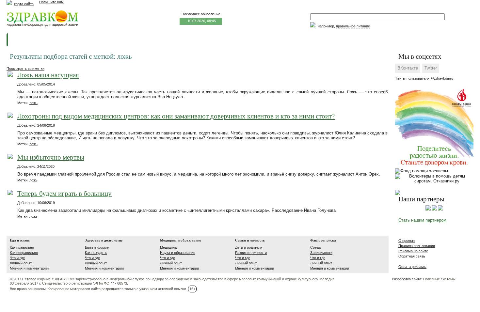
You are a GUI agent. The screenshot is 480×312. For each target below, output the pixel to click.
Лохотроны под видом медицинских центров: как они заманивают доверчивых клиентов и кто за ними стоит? (176, 116)
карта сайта (24, 4)
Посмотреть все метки (25, 68)
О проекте (406, 240)
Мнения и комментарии (29, 268)
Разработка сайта (406, 279)
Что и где (17, 258)
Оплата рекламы (412, 267)
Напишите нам (51, 2)
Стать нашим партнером (422, 220)
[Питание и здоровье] (434, 209)
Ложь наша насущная (48, 75)
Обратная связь (411, 256)
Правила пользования (416, 246)
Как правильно (22, 247)
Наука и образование (177, 253)
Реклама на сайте (413, 251)
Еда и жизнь (20, 240)
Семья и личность (250, 240)
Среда (315, 247)
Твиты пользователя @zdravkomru (424, 78)
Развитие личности (251, 253)
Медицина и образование (180, 240)
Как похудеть (96, 253)
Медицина (168, 247)
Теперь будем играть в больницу (64, 193)
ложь (33, 103)
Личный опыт (21, 263)
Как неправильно (24, 253)
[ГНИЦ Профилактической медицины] (440, 209)
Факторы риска (323, 240)
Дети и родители (248, 247)
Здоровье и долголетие (103, 240)
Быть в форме (97, 247)
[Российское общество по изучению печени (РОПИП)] (428, 209)
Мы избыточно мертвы (50, 157)
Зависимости (321, 253)
